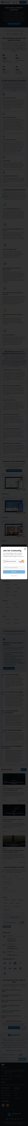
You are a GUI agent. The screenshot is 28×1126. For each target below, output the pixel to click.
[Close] (25, 549)
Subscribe (14, 571)
